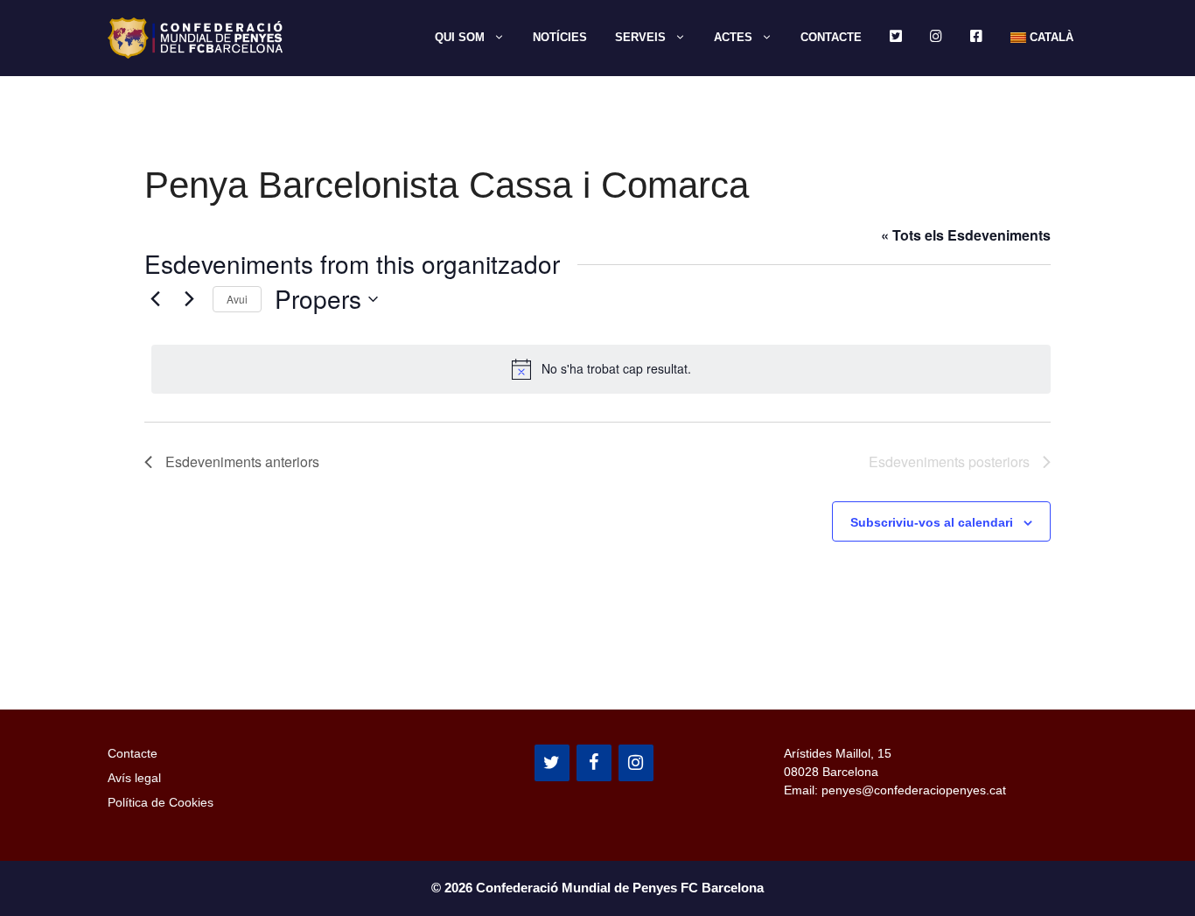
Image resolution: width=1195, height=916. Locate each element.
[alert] (601, 369)
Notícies (560, 37)
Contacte (831, 37)
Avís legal (134, 778)
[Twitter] (552, 763)
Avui (237, 298)
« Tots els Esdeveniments (966, 235)
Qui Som (460, 37)
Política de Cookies (160, 802)
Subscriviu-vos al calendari (931, 522)
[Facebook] (594, 763)
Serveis (640, 37)
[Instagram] (635, 763)
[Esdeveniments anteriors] (154, 299)
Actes (733, 37)
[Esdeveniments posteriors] (188, 299)
